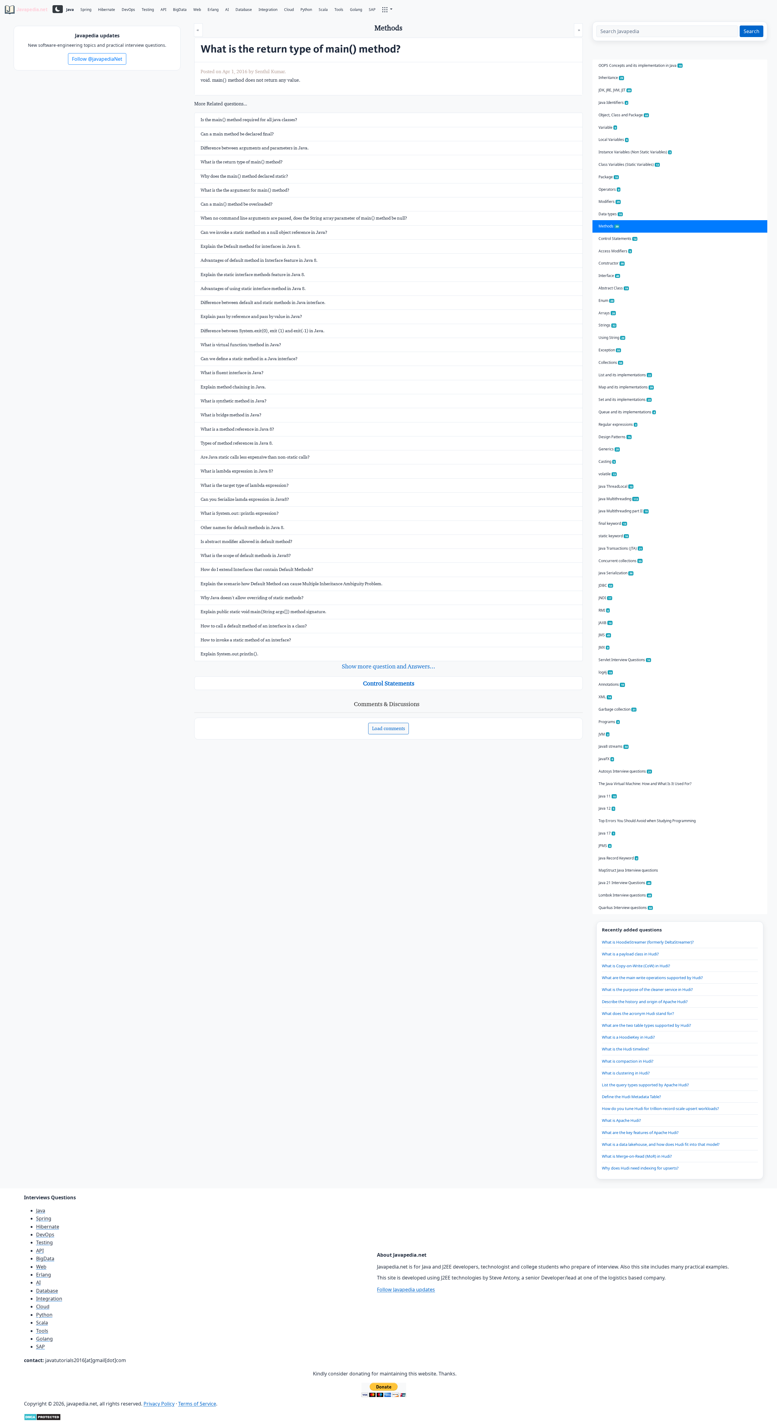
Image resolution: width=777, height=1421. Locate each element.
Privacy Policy (159, 1403)
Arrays (607, 313)
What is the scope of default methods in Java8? (246, 555)
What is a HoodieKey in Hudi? (628, 1037)
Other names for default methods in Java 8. (242, 527)
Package (608, 176)
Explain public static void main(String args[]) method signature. (263, 611)
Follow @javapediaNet (97, 59)
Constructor (611, 263)
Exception (609, 350)
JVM (604, 734)
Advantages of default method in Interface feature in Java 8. (259, 260)
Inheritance (611, 77)
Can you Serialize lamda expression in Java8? (245, 499)
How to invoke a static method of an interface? (246, 640)
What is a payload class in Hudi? (630, 954)
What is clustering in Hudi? (626, 1073)
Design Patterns (615, 436)
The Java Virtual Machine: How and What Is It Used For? (645, 783)
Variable (607, 127)
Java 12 (606, 808)
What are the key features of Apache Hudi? (640, 1132)
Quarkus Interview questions (625, 907)
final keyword (612, 523)
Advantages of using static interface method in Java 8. (253, 288)
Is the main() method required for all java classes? (249, 119)
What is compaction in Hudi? (627, 1061)
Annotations (611, 684)
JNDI (605, 597)
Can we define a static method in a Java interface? (249, 358)
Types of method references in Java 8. (237, 443)
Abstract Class (613, 288)
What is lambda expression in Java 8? (237, 471)
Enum (606, 300)
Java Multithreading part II (623, 511)
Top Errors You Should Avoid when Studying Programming (647, 820)
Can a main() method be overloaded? (237, 204)
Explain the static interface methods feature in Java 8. (253, 274)
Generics (609, 449)
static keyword (613, 535)
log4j (605, 672)
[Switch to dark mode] (58, 9)
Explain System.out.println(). (229, 654)
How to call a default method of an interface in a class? (254, 626)
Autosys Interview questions (625, 771)
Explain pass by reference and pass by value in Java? (251, 316)
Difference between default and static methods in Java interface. (263, 302)
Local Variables (613, 139)
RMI (604, 610)
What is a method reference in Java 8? (237, 429)
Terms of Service (197, 1403)
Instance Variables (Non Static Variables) (635, 152)
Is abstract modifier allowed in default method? (246, 541)
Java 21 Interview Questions (624, 882)
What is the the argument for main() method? (245, 190)
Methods (609, 226)
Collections (610, 362)
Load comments (388, 728)
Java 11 (607, 796)
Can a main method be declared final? (237, 134)
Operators (609, 189)
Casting (607, 461)
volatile (607, 474)
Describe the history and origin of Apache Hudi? (645, 1001)
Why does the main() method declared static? (244, 176)
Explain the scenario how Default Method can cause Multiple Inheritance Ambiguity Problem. (291, 583)
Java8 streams (613, 746)
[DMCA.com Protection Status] (42, 1416)
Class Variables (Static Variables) (629, 164)
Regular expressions (617, 424)
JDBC (605, 585)
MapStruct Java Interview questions (628, 870)
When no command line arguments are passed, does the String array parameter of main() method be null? (304, 218)
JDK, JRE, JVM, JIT (615, 90)
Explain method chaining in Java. (233, 387)
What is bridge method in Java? (231, 415)
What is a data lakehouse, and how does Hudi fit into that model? (661, 1144)
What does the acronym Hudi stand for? (638, 1013)
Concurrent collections (620, 560)
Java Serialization (616, 573)
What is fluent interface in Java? (232, 372)
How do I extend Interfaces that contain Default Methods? (257, 569)
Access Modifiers (615, 251)
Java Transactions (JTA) (620, 548)
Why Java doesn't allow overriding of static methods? (252, 597)
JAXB (605, 622)
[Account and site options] (387, 9)
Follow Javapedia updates (406, 1289)
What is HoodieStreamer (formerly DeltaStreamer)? (648, 942)
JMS (604, 634)
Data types (610, 214)
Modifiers (609, 201)
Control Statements (388, 683)
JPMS (605, 845)
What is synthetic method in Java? (233, 401)
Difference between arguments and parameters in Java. (255, 148)
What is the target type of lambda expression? (245, 485)
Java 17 (606, 833)
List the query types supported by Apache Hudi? (645, 1085)
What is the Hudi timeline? (625, 1049)
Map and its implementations (626, 387)
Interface (609, 275)
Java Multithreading (618, 498)
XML (605, 696)
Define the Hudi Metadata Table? (631, 1096)
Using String (611, 337)
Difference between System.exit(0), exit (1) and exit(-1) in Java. (262, 330)
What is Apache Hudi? (621, 1120)
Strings (607, 325)
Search (751, 31)
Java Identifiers (613, 102)
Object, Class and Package (623, 115)
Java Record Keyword (618, 858)
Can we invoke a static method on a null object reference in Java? (264, 232)
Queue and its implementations (627, 412)
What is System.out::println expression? (240, 513)
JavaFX (606, 758)
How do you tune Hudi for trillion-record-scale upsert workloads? (660, 1108)
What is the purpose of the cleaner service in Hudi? (647, 989)
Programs (609, 721)
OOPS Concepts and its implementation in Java (640, 65)
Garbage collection (617, 709)
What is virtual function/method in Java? (241, 344)
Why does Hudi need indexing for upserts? (640, 1168)
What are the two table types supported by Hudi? (646, 1025)
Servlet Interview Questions (624, 659)
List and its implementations (625, 374)
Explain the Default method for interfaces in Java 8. (250, 246)
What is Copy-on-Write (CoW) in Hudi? (636, 965)
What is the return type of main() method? (242, 162)
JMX (604, 647)
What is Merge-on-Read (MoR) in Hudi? (637, 1156)
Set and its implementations (625, 399)
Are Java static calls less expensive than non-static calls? (255, 457)
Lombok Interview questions (625, 895)
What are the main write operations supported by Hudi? (652, 977)
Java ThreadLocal (616, 486)
